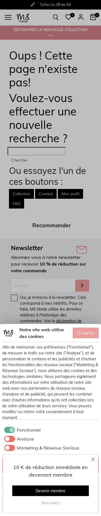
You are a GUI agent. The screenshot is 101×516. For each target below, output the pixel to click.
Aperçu (88, 332)
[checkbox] (21, 430)
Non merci (51, 502)
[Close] (93, 459)
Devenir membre (50, 490)
